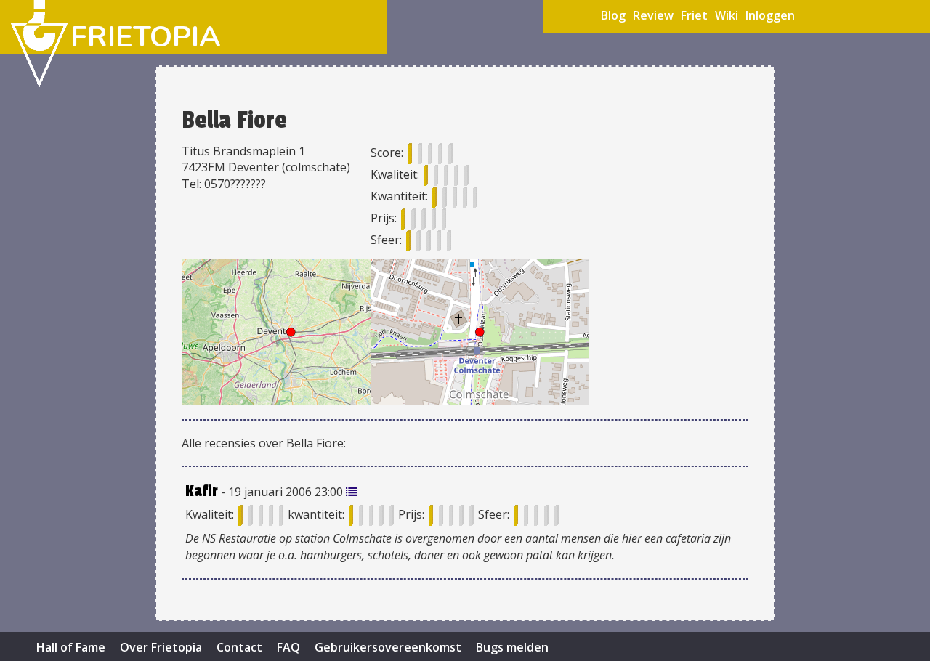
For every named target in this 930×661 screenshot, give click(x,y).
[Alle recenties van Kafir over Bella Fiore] (351, 492)
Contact (239, 647)
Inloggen (770, 15)
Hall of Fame (70, 647)
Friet (694, 15)
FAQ (288, 647)
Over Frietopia (161, 647)
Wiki (726, 15)
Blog (613, 15)
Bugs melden (512, 647)
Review (653, 15)
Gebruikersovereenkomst (388, 647)
